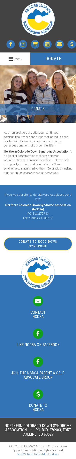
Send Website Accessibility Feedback (38, 454)
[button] (53, 58)
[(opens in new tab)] (38, 335)
